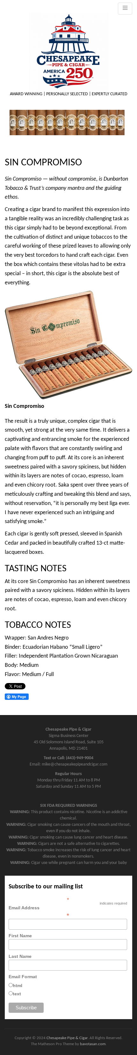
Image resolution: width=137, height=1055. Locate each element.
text (17, 993)
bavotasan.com (92, 1044)
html (17, 985)
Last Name (20, 956)
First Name (20, 935)
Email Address (39, 911)
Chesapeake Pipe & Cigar (67, 1038)
